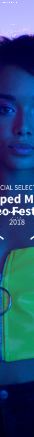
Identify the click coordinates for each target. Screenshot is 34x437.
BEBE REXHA (17, 211)
